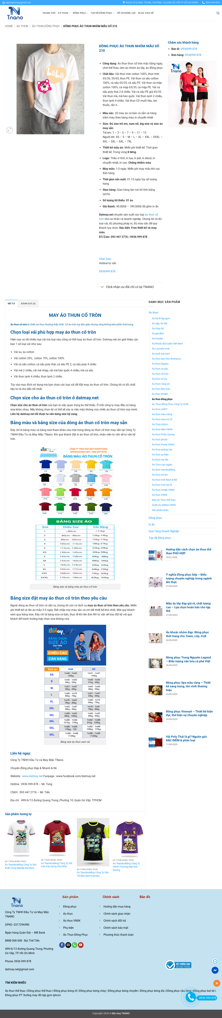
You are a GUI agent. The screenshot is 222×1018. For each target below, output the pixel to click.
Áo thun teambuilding (163, 469)
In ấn (152, 524)
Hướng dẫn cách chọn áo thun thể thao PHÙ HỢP (188, 551)
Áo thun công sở (160, 383)
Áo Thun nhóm (160, 424)
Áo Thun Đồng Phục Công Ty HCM (170, 404)
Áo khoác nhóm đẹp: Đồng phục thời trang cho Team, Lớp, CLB (187, 634)
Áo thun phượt (160, 439)
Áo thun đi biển (160, 394)
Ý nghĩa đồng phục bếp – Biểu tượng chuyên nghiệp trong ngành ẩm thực (189, 578)
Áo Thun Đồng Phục (75, 934)
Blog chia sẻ (145, 13)
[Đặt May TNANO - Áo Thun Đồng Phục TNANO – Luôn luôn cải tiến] (20, 13)
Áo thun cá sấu (160, 368)
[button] (17, 2)
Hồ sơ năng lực (126, 13)
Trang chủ (49, 13)
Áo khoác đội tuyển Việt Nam (167, 343)
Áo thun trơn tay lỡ (162, 484)
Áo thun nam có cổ (162, 419)
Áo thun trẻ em (160, 474)
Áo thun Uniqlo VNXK (163, 489)
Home (9, 26)
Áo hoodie (157, 338)
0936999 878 (107, 271)
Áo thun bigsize (160, 363)
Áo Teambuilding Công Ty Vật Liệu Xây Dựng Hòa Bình (56, 865)
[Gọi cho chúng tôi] (74, 945)
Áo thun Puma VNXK (163, 444)
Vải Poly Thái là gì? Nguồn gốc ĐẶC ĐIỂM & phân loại (186, 738)
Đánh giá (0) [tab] (28, 303)
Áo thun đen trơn (161, 389)
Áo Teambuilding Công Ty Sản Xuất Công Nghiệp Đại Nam (21, 866)
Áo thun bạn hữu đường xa (166, 358)
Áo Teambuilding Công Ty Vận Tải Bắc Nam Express (93, 874)
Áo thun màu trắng (162, 414)
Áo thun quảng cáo (162, 449)
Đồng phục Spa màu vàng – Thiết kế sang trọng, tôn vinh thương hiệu (188, 686)
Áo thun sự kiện (160, 454)
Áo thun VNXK (159, 494)
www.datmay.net (32, 776)
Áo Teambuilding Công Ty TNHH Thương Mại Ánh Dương (126, 866)
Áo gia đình (158, 333)
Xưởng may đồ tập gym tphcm (42, 995)
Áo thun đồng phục (46, 26)
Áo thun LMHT (160, 409)
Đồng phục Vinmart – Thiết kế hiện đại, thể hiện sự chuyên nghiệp (189, 713)
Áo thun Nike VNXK (162, 429)
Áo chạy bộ (158, 328)
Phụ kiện (68, 927)
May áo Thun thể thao (164, 499)
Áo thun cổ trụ (159, 378)
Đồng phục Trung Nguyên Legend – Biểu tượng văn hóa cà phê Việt (188, 659)
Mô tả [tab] (11, 303)
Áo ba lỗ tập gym (161, 318)
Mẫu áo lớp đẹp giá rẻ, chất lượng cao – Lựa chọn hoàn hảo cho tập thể (188, 607)
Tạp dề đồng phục (101, 13)
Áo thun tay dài (160, 459)
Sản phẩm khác (160, 510)
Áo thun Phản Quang (163, 434)
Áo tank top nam (161, 353)
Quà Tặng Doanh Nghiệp (164, 531)
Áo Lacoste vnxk (161, 348)
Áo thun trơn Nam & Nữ (164, 479)
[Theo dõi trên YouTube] (81, 945)
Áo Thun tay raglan (162, 464)
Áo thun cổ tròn (160, 373)
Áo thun (63, 13)
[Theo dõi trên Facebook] (62, 945)
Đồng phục (79, 13)
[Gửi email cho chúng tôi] (68, 945)
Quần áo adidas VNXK (164, 505)
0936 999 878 (207, 998)
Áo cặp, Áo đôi (159, 323)
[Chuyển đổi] (102, 287)
